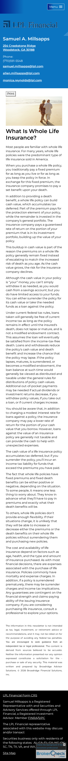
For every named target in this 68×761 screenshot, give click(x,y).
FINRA (32, 718)
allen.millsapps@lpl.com (21, 73)
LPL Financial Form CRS (20, 695)
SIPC (41, 718)
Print (10, 93)
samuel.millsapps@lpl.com (23, 66)
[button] (55, 7)
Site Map (9, 753)
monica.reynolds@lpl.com (22, 80)
